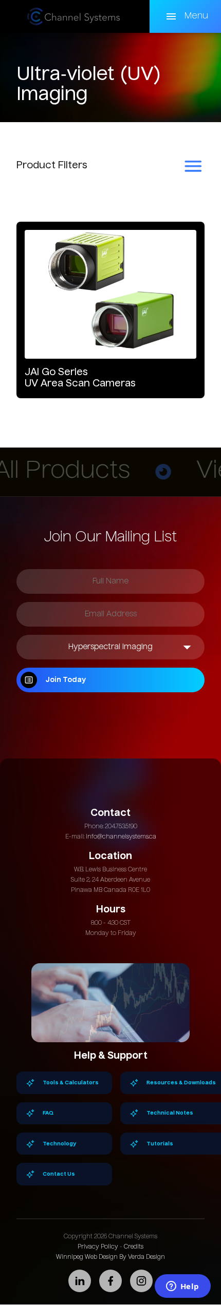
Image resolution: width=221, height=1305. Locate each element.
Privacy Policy (98, 1247)
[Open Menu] (193, 166)
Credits (133, 1247)
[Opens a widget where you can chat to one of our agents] (182, 1287)
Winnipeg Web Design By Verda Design (110, 1257)
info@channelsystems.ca (121, 837)
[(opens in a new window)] (79, 1281)
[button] (185, 16)
